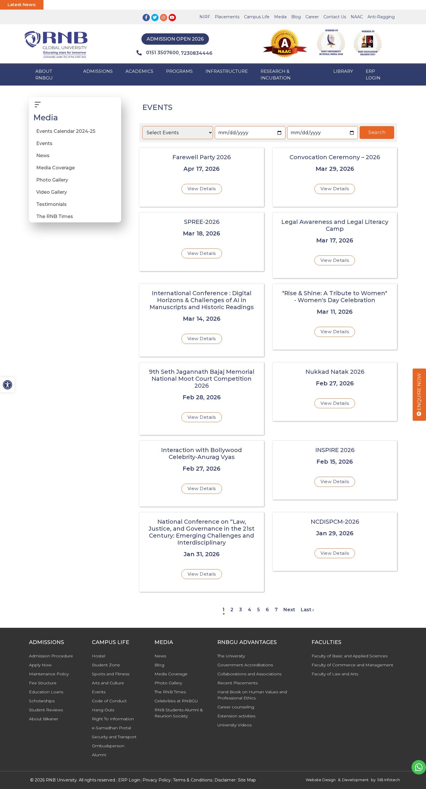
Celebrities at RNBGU (176, 700)
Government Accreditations (245, 665)
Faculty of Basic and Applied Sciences (349, 656)
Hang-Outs (103, 709)
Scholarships (41, 700)
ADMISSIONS (98, 71)
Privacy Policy (157, 780)
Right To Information (113, 718)
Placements (227, 16)
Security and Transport (114, 736)
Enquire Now (419, 392)
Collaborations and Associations (249, 673)
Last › (307, 609)
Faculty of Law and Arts (335, 673)
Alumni (99, 754)
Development (355, 779)
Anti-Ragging (381, 16)
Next (289, 609)
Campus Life (257, 16)
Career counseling (235, 707)
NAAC (357, 16)
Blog (296, 16)
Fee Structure (43, 682)
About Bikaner (43, 718)
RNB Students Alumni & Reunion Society (178, 713)
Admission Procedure (51, 656)
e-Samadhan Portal (111, 727)
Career (312, 16)
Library (343, 71)
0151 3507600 (162, 52)
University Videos (234, 725)
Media (280, 16)
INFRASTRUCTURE (226, 71)
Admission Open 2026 (175, 39)
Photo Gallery (52, 180)
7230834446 (196, 53)
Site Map (247, 780)
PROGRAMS (179, 71)
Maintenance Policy (49, 673)
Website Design (321, 779)
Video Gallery (51, 192)
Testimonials (51, 204)
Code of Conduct (109, 700)
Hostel (98, 656)
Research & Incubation (276, 74)
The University (231, 656)
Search (376, 132)
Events (44, 143)
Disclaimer (225, 780)
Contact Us (334, 16)
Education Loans (46, 691)
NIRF (204, 16)
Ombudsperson (108, 745)
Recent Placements (237, 682)
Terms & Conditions (192, 780)
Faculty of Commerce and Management (352, 665)
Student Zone (106, 665)
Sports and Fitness (110, 673)
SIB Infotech (388, 779)
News (43, 155)
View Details (201, 188)
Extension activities (236, 716)
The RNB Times (54, 216)
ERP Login (373, 74)
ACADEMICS (139, 71)
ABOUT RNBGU (44, 74)
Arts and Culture (108, 682)
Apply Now (40, 665)
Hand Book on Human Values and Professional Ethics (252, 695)
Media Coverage (55, 168)
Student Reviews (46, 709)
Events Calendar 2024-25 (65, 131)
